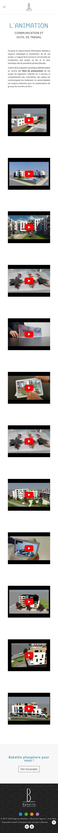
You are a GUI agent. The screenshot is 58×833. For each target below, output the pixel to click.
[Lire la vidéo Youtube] (29, 120)
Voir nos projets (29, 769)
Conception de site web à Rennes (33, 822)
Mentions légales (38, 818)
